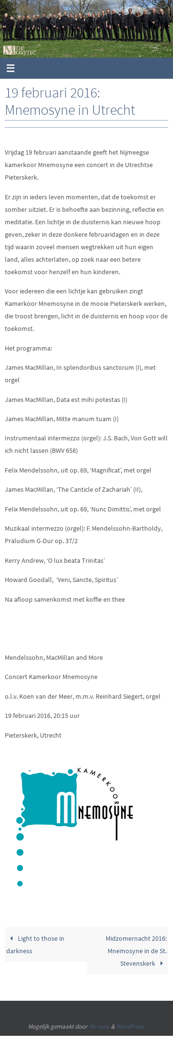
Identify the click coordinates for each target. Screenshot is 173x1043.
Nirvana (99, 1026)
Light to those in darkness (35, 944)
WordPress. (130, 1026)
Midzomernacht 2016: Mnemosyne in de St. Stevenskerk (136, 951)
